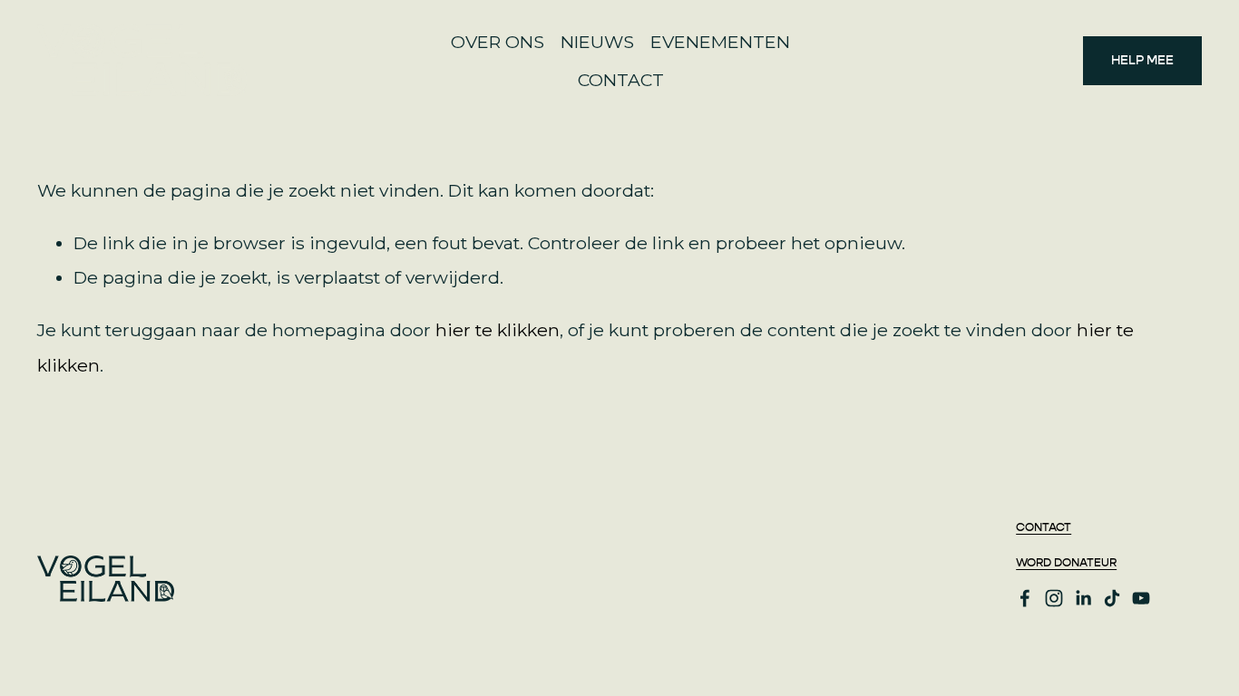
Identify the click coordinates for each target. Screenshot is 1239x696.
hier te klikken (497, 330)
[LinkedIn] (1083, 598)
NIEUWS (597, 42)
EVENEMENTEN (720, 42)
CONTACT (621, 80)
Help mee (1142, 60)
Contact (1043, 528)
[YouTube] (1141, 598)
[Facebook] (1025, 598)
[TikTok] (1112, 598)
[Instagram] (1054, 598)
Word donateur (1066, 563)
